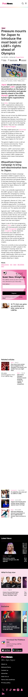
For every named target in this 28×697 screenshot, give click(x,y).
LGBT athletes (21, 264)
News (3, 28)
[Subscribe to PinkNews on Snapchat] (22, 690)
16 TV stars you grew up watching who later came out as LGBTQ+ (19, 307)
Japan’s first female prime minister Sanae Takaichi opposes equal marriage (18, 503)
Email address (8, 284)
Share (4, 60)
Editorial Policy (6, 667)
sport (2, 266)
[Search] (23, 3)
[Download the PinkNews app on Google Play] (17, 650)
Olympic (4, 95)
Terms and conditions (8, 679)
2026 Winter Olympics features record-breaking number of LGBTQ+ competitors (21, 379)
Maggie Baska (20, 57)
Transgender (13, 229)
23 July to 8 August (10, 126)
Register (14, 293)
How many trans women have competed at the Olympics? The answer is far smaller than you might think (19, 367)
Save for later (13, 60)
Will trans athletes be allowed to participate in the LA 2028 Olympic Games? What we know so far (18, 514)
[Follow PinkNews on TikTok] (10, 690)
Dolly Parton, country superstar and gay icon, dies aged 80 (11, 559)
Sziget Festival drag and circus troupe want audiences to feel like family (11, 627)
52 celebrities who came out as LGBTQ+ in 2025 (19, 492)
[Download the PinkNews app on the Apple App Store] (6, 650)
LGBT (12, 87)
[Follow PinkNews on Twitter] (3, 690)
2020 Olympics (5, 264)
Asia (9, 225)
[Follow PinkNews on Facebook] (7, 690)
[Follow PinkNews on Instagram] (18, 690)
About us (4, 664)
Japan (4, 85)
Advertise (4, 673)
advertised (22, 129)
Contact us (4, 670)
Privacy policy (5, 682)
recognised (8, 231)
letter (6, 103)
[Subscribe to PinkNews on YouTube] (14, 690)
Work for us (5, 676)
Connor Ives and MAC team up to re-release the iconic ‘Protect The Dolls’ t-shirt (11, 593)
